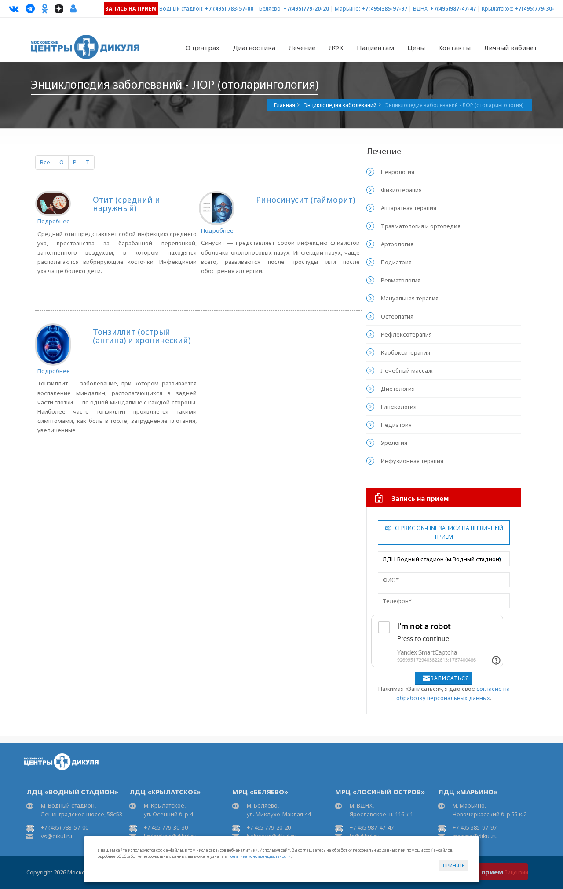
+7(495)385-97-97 (384, 8)
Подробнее (53, 221)
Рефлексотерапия (406, 334)
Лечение (302, 47)
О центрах (202, 47)
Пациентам (375, 47)
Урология (394, 443)
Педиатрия (396, 425)
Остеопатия (397, 316)
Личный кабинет (510, 47)
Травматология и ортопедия (421, 226)
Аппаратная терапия (408, 208)
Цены (416, 47)
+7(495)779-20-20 (306, 8)
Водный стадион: (181, 8)
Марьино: (347, 8)
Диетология (398, 389)
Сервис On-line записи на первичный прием (449, 532)
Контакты (454, 47)
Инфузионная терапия (412, 461)
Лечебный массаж (406, 370)
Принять (453, 865)
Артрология (397, 244)
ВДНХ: (421, 8)
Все (45, 162)
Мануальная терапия (410, 298)
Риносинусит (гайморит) (305, 199)
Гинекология (399, 407)
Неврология (397, 172)
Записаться (450, 678)
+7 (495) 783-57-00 (229, 8)
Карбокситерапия (405, 352)
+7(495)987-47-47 (453, 8)
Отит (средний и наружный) (126, 204)
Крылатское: (497, 8)
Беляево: (270, 8)
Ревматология (400, 280)
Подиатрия (396, 262)
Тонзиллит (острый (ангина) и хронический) (141, 336)
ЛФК (336, 47)
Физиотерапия (401, 190)
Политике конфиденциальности (259, 856)
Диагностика (254, 47)
